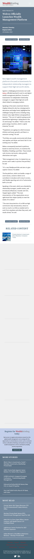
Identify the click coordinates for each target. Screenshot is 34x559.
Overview (10, 542)
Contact (16, 542)
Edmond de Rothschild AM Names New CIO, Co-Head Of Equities (16, 485)
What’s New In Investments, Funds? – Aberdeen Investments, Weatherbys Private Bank (15, 464)
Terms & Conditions (22, 545)
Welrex (4, 93)
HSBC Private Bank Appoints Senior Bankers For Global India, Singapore (15, 471)
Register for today (17, 432)
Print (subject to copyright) (11, 39)
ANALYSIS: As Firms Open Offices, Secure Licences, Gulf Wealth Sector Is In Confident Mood (16, 521)
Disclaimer (22, 547)
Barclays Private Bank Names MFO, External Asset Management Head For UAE (17, 514)
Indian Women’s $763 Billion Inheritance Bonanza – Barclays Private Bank (16, 534)
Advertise (23, 542)
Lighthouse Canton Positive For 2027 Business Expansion (15, 528)
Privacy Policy (13, 547)
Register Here (17, 450)
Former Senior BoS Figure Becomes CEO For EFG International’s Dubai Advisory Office (16, 507)
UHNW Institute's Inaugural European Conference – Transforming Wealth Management (15, 478)
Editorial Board (10, 545)
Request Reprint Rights (24, 39)
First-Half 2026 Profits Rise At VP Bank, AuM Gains (16, 491)
